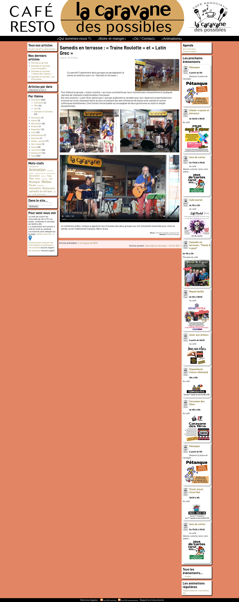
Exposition (36, 129)
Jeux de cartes (197, 157)
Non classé (36, 144)
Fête (36, 105)
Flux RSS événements (129, 600)
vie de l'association (39, 194)
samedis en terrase (40, 191)
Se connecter (34, 250)
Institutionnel (37, 135)
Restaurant (36, 153)
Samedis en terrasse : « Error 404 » (163, 245)
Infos (37, 178)
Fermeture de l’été (39, 63)
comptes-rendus (40, 173)
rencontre (35, 188)
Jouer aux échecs (199, 335)
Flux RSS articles (110, 600)
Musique (34, 181)
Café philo (38, 103)
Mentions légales (89, 600)
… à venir (187, 576)
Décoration (36, 123)
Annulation (36, 118)
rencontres (36, 150)
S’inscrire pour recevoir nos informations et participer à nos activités (40, 245)
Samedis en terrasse (43, 111)
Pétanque (194, 67)
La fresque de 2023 (88, 243)
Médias (46, 182)
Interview (35, 138)
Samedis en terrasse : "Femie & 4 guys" (199, 245)
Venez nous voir (44, 234)
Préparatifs (40, 185)
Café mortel (195, 200)
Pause (34, 147)
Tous (33, 156)
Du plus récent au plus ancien (41, 49)
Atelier (34, 120)
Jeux (36, 108)
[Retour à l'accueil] (119, 18)
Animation (35, 100)
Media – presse (38, 141)
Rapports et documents (152, 600)
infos (33, 132)
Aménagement (33, 166)
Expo (49, 176)
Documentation (51, 173)
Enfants (34, 126)
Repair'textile (196, 291)
